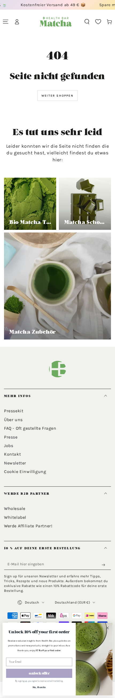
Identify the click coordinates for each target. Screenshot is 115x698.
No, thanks (39, 687)
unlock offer (39, 673)
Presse (11, 437)
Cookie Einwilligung (25, 471)
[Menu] (5, 21)
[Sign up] (104, 565)
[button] (87, 21)
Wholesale (14, 508)
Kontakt (12, 454)
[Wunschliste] (98, 21)
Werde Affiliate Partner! (28, 525)
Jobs (8, 445)
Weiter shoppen (57, 95)
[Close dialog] (107, 628)
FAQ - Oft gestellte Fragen (30, 428)
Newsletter (15, 463)
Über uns (13, 419)
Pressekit (13, 410)
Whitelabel (15, 517)
